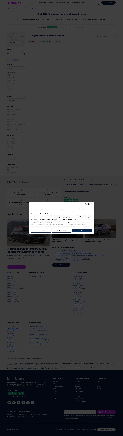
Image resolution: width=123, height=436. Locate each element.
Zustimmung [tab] (40, 209)
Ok (82, 230)
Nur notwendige (41, 230)
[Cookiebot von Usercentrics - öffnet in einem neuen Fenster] (86, 204)
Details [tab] (61, 209)
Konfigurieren (60, 230)
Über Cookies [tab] (82, 209)
